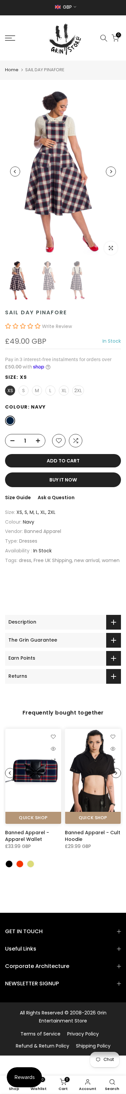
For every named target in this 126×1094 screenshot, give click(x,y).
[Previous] (15, 172)
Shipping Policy (93, 1046)
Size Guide (18, 497)
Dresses (28, 541)
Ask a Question (56, 497)
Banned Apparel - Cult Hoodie (92, 836)
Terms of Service (40, 1033)
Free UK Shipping (53, 560)
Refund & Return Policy (42, 1046)
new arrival (86, 560)
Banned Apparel (42, 531)
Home (11, 70)
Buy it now (63, 479)
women (111, 560)
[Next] (111, 172)
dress (25, 560)
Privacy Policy (83, 1033)
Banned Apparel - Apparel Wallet (27, 836)
